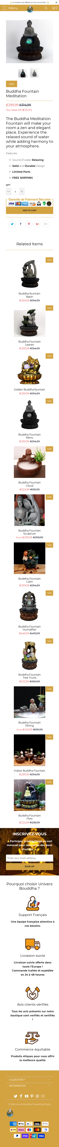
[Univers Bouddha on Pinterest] (32, 1096)
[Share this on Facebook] (20, 223)
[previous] (9, 39)
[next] (50, 39)
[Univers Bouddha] (30, 9)
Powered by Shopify (41, 1104)
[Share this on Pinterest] (29, 223)
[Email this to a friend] (45, 223)
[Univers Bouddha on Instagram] (37, 1096)
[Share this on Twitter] (12, 223)
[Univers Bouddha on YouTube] (26, 1096)
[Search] (47, 7)
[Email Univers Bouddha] (43, 1096)
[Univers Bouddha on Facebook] (21, 1096)
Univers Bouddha (23, 1104)
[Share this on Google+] (37, 223)
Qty (8, 185)
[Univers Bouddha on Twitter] (15, 1096)
